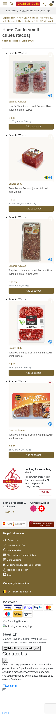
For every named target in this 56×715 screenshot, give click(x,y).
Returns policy (14, 550)
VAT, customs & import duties (21, 555)
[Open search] (11, 3)
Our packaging (14, 560)
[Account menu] (44, 3)
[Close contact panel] (5, 660)
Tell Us (45, 492)
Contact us (13, 540)
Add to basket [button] (33, 126)
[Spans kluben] (28, 3)
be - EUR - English (18, 591)
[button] (50, 54)
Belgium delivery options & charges (24, 565)
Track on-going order (17, 570)
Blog (9, 575)
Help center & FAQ (16, 545)
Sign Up (9, 512)
